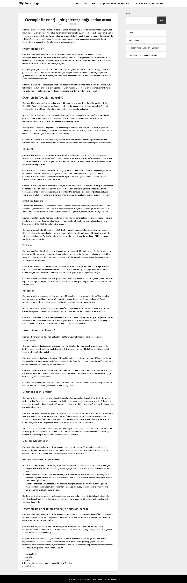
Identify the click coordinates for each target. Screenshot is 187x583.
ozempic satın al (29, 554)
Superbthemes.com (112, 579)
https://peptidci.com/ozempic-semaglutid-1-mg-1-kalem (47, 563)
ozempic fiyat (28, 566)
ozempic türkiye (29, 557)
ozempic (26, 560)
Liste (77, 3)
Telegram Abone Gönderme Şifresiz (115, 3)
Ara (128, 13)
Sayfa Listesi (89, 3)
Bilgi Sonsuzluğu (29, 3)
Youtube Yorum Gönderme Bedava (151, 3)
